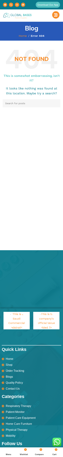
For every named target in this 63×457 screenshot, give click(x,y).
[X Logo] (11, 5)
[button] (48, 5)
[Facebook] (5, 5)
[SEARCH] (56, 103)
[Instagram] (17, 5)
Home (23, 35)
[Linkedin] (23, 5)
